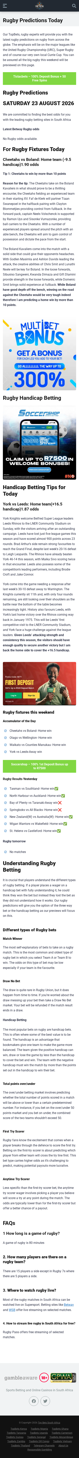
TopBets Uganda (39, 1432)
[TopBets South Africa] (39, 5)
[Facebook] (34, 1401)
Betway (69, 1305)
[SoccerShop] (39, 443)
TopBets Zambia (16, 1441)
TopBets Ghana (60, 1428)
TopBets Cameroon (62, 1432)
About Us (63, 1445)
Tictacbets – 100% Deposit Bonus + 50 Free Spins (39, 78)
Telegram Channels (44, 1445)
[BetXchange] (39, 353)
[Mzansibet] (39, 683)
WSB (12, 1310)
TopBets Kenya (19, 1428)
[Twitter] (45, 1401)
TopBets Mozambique (61, 1437)
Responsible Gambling (39, 1449)
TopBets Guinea (14, 1437)
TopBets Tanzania (16, 1432)
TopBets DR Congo (39, 1441)
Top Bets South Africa (49, 1422)
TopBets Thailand (20, 1445)
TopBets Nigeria (39, 1428)
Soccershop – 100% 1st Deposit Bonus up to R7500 (39, 766)
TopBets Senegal (36, 1437)
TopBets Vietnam (62, 1441)
